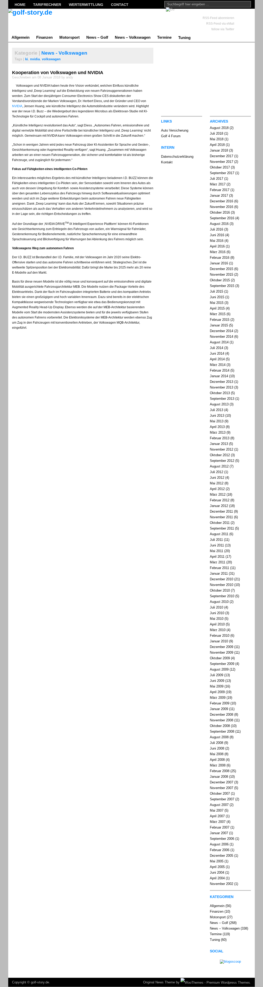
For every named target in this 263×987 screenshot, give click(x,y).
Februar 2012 (219, 500)
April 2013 (217, 427)
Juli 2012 (216, 472)
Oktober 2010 (220, 590)
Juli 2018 (216, 133)
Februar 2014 (219, 370)
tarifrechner (47, 5)
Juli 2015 (216, 291)
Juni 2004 (217, 872)
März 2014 (218, 365)
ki (26, 59)
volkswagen (51, 59)
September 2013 (222, 399)
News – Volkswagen (133, 37)
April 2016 (217, 246)
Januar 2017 (219, 195)
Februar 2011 (219, 568)
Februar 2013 (219, 438)
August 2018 (219, 128)
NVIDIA (17, 106)
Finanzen (44, 37)
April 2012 (217, 489)
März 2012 (218, 494)
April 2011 (217, 557)
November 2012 (221, 449)
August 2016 (219, 224)
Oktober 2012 (220, 455)
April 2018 (217, 145)
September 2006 (222, 839)
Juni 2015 (217, 297)
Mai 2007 (216, 810)
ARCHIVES (219, 121)
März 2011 (217, 562)
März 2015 (218, 314)
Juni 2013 (217, 415)
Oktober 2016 (220, 212)
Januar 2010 (219, 641)
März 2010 (218, 630)
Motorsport (69, 37)
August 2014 (219, 342)
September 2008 (222, 731)
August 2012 (219, 466)
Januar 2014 (219, 376)
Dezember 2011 (221, 511)
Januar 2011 (219, 573)
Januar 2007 (219, 833)
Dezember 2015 (221, 269)
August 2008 (219, 737)
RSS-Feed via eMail (220, 23)
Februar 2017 (219, 190)
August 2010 (219, 602)
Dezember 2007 (221, 782)
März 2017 (218, 184)
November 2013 (221, 387)
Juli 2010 (216, 607)
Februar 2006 (219, 850)
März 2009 (218, 698)
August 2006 (219, 844)
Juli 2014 (216, 348)
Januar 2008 (219, 777)
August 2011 (219, 534)
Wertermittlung (86, 5)
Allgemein (21, 37)
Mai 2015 (216, 303)
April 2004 (217, 878)
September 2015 (222, 286)
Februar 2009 (219, 703)
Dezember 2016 (221, 201)
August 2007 (219, 805)
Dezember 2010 (221, 579)
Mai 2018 (216, 139)
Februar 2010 (219, 635)
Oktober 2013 (220, 393)
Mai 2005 (216, 861)
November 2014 (221, 336)
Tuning (184, 37)
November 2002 (221, 884)
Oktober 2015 (220, 280)
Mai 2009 (216, 686)
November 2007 (221, 788)
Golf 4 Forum (171, 136)
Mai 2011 (216, 551)
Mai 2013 (216, 421)
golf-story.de (40, 982)
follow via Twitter (222, 29)
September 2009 (222, 664)
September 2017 (222, 173)
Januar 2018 (219, 150)
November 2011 (221, 517)
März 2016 (218, 252)
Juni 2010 (217, 613)
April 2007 (217, 816)
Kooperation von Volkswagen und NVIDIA (57, 72)
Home (20, 5)
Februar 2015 (219, 320)
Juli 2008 (216, 743)
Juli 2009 (216, 675)
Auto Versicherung (174, 130)
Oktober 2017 (220, 167)
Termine (164, 37)
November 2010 (221, 585)
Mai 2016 (216, 241)
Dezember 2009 (221, 647)
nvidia (35, 59)
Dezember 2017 (221, 156)
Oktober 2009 (220, 658)
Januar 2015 (219, 325)
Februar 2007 (219, 827)
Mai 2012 (216, 483)
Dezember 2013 (221, 382)
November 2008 (221, 720)
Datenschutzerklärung (177, 156)
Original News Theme (159, 982)
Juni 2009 (217, 681)
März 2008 (218, 765)
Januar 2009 (219, 709)
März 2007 (218, 822)
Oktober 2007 (220, 793)
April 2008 (217, 760)
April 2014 (217, 359)
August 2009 (219, 669)
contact (119, 5)
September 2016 (222, 218)
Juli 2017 (216, 179)
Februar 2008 (219, 771)
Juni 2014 (217, 353)
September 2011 (222, 528)
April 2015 (217, 308)
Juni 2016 (217, 235)
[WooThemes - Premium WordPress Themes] (215, 982)
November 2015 (221, 274)
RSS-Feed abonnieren (218, 18)
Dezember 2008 (221, 714)
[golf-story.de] (58, 21)
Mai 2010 (216, 619)
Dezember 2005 (221, 856)
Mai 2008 (216, 754)
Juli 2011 (216, 540)
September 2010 (222, 596)
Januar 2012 (219, 506)
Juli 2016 (216, 229)
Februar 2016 (219, 258)
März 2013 (218, 432)
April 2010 (217, 624)
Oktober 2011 (220, 523)
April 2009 (217, 692)
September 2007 (222, 799)
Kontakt (167, 162)
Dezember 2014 (221, 331)
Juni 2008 (217, 748)
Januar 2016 (219, 263)
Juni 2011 (217, 545)
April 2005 (217, 867)
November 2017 (221, 162)
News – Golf (97, 37)
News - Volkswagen (64, 53)
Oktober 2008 (220, 726)
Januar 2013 (219, 444)
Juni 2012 (217, 478)
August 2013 (219, 404)
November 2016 (221, 207)
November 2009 (221, 652)
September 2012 (222, 461)
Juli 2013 (216, 410)
